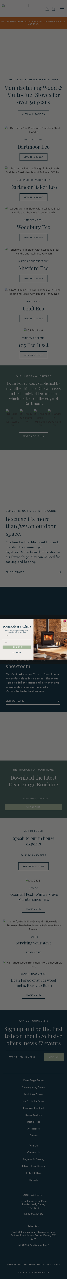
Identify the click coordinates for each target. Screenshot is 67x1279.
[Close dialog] (65, 621)
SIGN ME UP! (17, 647)
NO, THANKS (17, 652)
